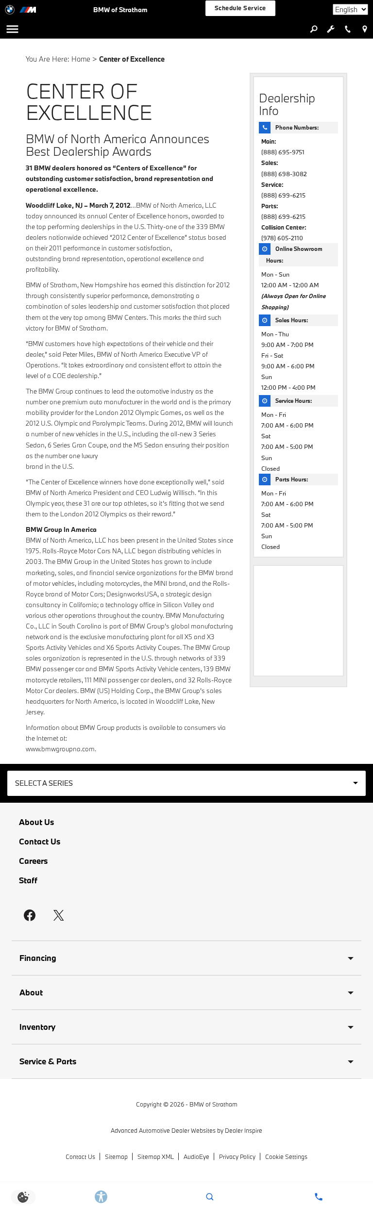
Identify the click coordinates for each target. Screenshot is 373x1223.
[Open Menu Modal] (12, 29)
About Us (36, 822)
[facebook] (29, 915)
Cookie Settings (286, 1156)
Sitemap (116, 1156)
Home (80, 59)
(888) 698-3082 (284, 174)
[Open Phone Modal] (347, 29)
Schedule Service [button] (240, 8)
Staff (28, 880)
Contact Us (39, 841)
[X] (58, 915)
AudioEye (196, 1156)
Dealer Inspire (243, 1130)
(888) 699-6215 (283, 195)
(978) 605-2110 (282, 238)
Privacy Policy (237, 1156)
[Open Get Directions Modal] (364, 29)
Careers (33, 861)
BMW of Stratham (213, 1104)
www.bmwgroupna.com (60, 748)
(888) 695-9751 (283, 152)
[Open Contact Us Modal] (318, 1196)
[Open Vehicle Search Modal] (313, 29)
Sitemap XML (155, 1156)
